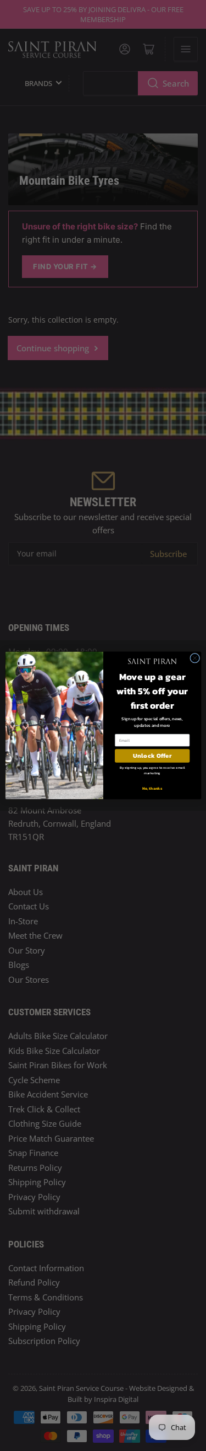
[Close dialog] (194, 658)
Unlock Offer (151, 755)
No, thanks (152, 788)
